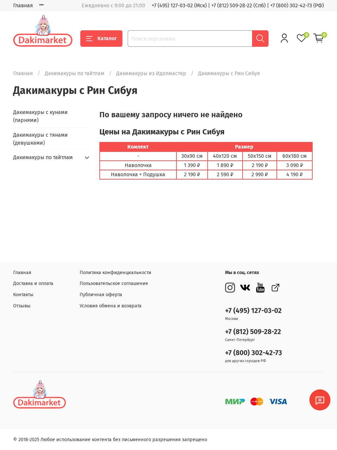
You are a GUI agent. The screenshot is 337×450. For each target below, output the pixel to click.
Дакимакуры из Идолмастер (151, 73)
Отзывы (22, 306)
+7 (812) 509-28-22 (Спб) (238, 5)
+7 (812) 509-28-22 (253, 332)
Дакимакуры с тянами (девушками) (40, 139)
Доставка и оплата (33, 283)
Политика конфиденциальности (115, 272)
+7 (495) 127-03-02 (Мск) (179, 5)
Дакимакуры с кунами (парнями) (40, 116)
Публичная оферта (101, 294)
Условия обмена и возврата (111, 306)
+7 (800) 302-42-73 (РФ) (297, 5)
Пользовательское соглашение (114, 283)
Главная (23, 5)
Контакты (23, 294)
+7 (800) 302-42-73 (253, 353)
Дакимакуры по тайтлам (74, 73)
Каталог (107, 38)
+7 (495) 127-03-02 (253, 311)
